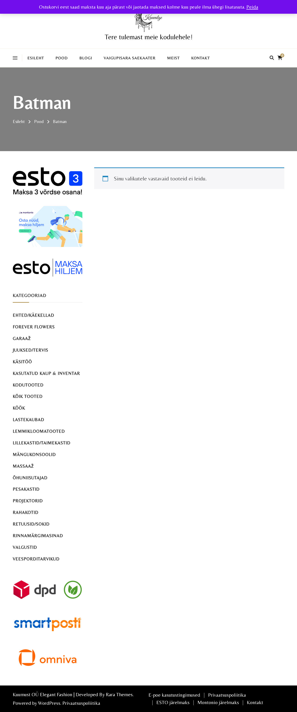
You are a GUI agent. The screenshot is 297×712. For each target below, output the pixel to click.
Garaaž (22, 338)
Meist (173, 58)
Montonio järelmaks (218, 702)
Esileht (35, 58)
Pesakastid (26, 489)
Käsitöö (22, 361)
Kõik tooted (28, 396)
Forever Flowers (34, 326)
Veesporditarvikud (36, 558)
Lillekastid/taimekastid (42, 442)
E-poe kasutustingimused (174, 695)
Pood (61, 58)
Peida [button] (252, 7)
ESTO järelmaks (173, 702)
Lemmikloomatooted (39, 431)
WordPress (49, 703)
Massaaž (23, 466)
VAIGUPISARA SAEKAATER (129, 58)
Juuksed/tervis (30, 350)
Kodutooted (28, 385)
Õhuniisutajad (30, 477)
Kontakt (200, 58)
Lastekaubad (28, 419)
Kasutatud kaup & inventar (46, 373)
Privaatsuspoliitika (81, 703)
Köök (19, 408)
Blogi (85, 58)
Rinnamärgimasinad (38, 535)
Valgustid (25, 547)
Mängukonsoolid (34, 454)
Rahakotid (26, 512)
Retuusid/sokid (31, 524)
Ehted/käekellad (33, 315)
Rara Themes (119, 694)
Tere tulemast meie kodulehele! (149, 37)
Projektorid (28, 500)
